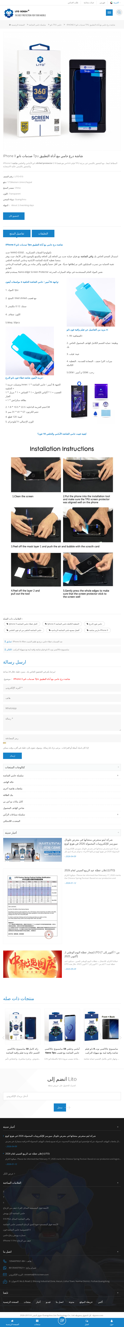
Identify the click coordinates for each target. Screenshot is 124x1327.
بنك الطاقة (8, 794)
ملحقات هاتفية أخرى (12, 788)
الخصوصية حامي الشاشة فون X (17, 1229)
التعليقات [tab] (43, 233)
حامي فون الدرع (95, 623)
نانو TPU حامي (56, 24)
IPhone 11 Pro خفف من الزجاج (17, 1240)
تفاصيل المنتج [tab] (17, 233)
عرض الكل (8, 1173)
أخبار (38, 1301)
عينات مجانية (89, 2)
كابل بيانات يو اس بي (13, 801)
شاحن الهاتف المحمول (13, 807)
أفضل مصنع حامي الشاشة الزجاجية (65, 630)
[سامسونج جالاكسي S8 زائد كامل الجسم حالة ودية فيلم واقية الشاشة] (23, 1026)
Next (120, 1038)
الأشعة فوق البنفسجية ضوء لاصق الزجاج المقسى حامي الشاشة (30, 1224)
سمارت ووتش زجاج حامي (14, 1235)
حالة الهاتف (8, 781)
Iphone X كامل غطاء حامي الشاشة (23, 623)
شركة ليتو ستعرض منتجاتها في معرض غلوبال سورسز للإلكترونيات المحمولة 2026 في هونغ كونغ (50, 1135)
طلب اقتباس (73, 2)
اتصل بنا (59, 1301)
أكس (100, 1301)
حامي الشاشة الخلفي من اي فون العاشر (25, 630)
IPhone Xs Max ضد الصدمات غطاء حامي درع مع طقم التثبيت (37, 641)
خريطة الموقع (86, 1301)
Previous (3, 1038)
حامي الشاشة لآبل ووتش (14, 1213)
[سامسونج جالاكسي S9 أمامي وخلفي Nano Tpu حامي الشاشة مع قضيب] (62, 1026)
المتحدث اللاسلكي (11, 820)
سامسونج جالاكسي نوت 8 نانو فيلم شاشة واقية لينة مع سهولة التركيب (41, 649)
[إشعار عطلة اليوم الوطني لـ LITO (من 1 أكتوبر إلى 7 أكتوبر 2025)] (32, 964)
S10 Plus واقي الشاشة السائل (16, 1218)
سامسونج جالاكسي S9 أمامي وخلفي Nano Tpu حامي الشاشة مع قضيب (62, 1050)
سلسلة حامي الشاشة (37, 24)
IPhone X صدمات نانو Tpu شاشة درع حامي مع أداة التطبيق (41, 678)
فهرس (102, 2)
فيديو (48, 1301)
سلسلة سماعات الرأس (14, 814)
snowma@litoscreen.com (36, 1274)
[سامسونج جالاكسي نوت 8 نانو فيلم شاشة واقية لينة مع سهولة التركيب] (101, 1026)
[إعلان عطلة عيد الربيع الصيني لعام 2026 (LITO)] (32, 906)
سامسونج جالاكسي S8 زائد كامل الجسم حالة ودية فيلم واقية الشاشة (23, 1050)
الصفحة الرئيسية (18, 24)
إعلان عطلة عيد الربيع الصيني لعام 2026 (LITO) (89, 870)
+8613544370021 (17, 1267)
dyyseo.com (98, 1315)
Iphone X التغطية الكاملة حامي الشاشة (63, 623)
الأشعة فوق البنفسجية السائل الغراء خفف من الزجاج (26, 1207)
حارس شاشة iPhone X (98, 630)
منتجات (27, 1301)
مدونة (71, 1301)
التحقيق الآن (14, 216)
